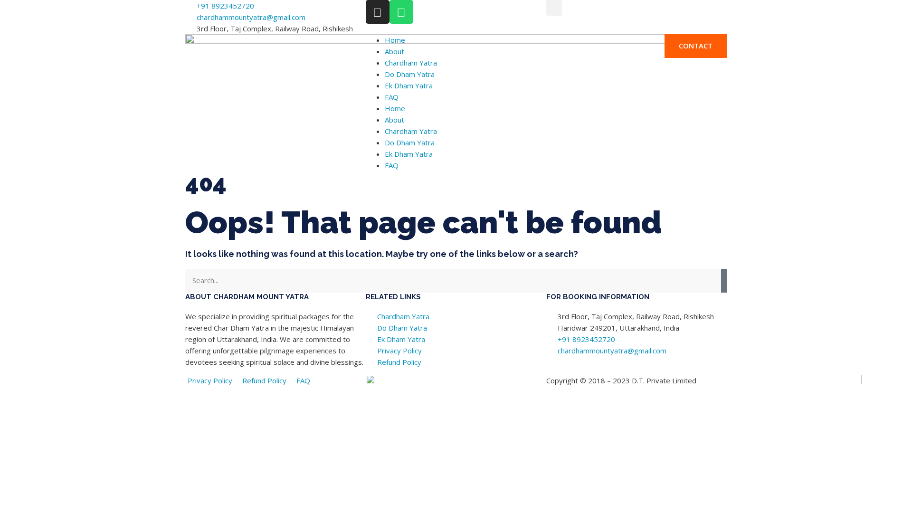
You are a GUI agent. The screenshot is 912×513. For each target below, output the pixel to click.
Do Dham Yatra (410, 74)
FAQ (392, 97)
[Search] (724, 281)
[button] (554, 8)
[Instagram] (378, 12)
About (394, 51)
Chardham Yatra (411, 62)
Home (395, 40)
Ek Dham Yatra (409, 85)
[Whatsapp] (401, 12)
